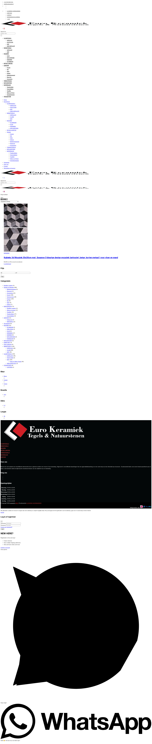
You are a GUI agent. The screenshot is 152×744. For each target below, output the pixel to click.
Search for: (3, 31)
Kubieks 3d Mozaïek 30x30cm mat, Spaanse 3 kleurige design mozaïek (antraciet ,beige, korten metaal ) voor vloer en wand (61, 257)
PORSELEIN (10, 338)
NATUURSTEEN (10, 57)
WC (8, 69)
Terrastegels (7, 323)
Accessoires (9, 79)
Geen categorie (8, 344)
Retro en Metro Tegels (15, 361)
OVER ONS (9, 13)
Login (8, 19)
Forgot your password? (6, 527)
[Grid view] (1, 199)
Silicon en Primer (10, 92)
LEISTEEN (9, 367)
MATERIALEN (7, 85)
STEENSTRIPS (7, 365)
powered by (14, 503)
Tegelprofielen (10, 87)
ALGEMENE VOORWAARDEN (13, 11)
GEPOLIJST (9, 40)
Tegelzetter (6, 162)
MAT (8, 44)
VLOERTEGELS (7, 38)
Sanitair (9, 132)
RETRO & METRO (8, 63)
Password (3, 525)
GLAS (8, 56)
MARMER (9, 335)
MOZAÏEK (6, 54)
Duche (8, 295)
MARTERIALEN (8, 306)
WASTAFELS (10, 321)
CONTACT (9, 15)
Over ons (6, 164)
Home (5, 99)
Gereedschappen (11, 94)
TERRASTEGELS (8, 81)
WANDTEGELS (7, 48)
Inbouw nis (9, 319)
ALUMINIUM (10, 61)
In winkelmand (7, 264)
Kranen (8, 67)
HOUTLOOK (10, 42)
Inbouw (8, 73)
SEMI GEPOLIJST (11, 46)
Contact (6, 166)
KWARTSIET (7, 342)
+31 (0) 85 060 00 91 (8, 2)
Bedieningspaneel (11, 75)
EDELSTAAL (10, 329)
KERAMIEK (9, 59)
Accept (2, 512)
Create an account (5, 547)
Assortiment (7, 101)
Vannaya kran (10, 297)
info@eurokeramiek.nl (9, 4)
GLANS (12, 117)
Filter (2, 276)
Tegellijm (9, 91)
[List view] (7, 199)
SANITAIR (6, 65)
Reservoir (9, 77)
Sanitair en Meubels (9, 287)
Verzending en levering (9, 168)
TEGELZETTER (7, 96)
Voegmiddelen (10, 89)
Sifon (8, 71)
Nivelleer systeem (8, 285)
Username (3, 523)
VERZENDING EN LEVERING (13, 17)
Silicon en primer (11, 310)
